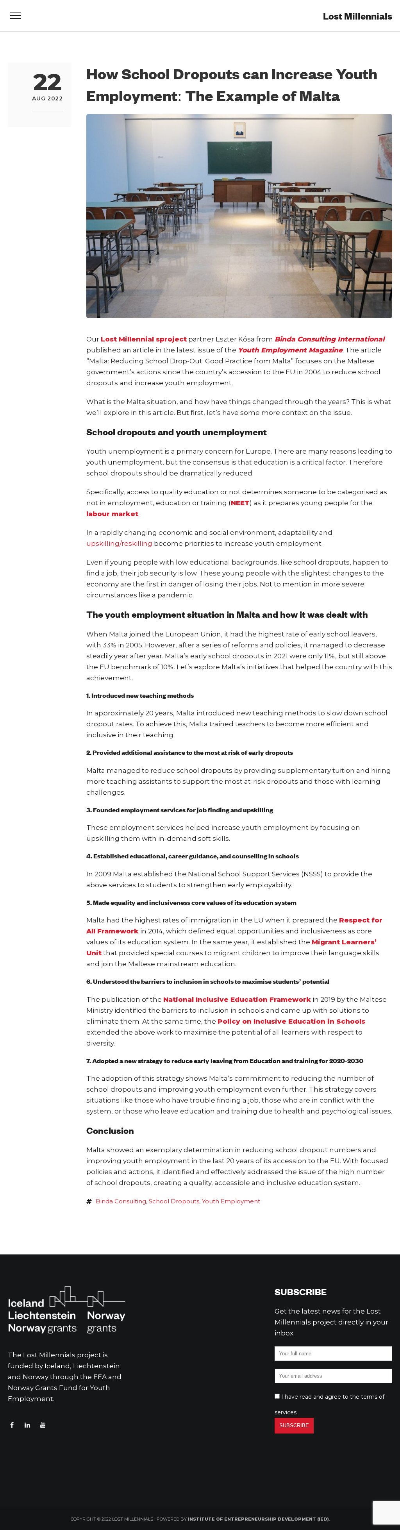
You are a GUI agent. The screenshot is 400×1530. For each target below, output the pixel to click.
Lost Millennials (357, 16)
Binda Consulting (121, 1201)
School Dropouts (174, 1201)
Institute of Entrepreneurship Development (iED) (258, 1519)
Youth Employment (231, 1201)
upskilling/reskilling (119, 543)
